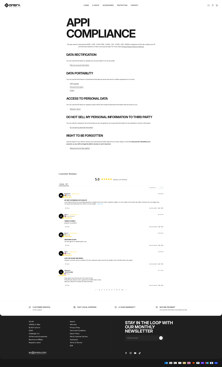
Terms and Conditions (78, 331)
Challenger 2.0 (34, 333)
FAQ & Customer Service (79, 337)
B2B (71, 346)
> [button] (126, 290)
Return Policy (74, 333)
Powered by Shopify (24, 363)
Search (72, 321)
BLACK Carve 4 (34, 327)
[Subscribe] (161, 338)
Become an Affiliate (36, 339)
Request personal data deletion (80, 148)
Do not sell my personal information (81, 127)
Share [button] (68, 208)
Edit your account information (79, 65)
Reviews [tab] (62, 184)
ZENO (31, 331)
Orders (72, 90)
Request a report (75, 109)
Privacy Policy (75, 327)
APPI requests (74, 84)
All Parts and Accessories (38, 337)
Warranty (73, 325)
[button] (159, 208)
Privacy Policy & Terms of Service (133, 47)
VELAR (31, 321)
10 (122, 290)
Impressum (74, 339)
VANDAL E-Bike (34, 325)
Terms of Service (76, 343)
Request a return (35, 343)
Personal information (76, 87)
